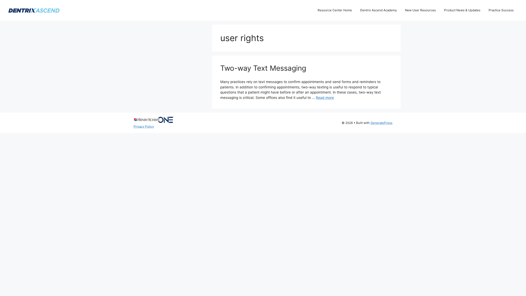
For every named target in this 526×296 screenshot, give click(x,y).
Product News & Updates (462, 10)
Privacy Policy (144, 126)
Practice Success (501, 10)
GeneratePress (381, 123)
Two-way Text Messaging (263, 68)
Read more (325, 98)
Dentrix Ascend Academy (378, 10)
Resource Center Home (335, 10)
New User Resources (420, 10)
